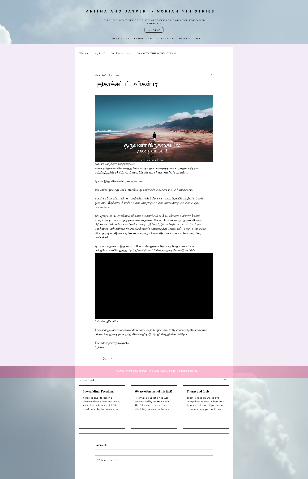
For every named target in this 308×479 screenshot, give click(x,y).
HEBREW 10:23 (154, 23)
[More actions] (211, 75)
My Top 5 (100, 53)
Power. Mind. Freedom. (98, 391)
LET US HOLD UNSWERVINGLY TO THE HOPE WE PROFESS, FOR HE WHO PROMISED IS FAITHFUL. (154, 20)
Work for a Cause (121, 53)
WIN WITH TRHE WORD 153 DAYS (156, 53)
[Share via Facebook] (96, 358)
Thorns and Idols (198, 391)
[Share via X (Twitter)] (104, 358)
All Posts (83, 53)
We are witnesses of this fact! (153, 391)
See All (225, 379)
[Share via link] (111, 358)
